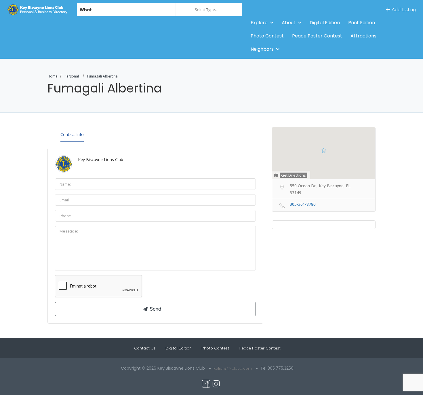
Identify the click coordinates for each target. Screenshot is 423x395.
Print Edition (361, 22)
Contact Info (72, 134)
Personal (71, 76)
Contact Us (145, 348)
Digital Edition (325, 22)
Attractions (363, 36)
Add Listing (403, 9)
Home (52, 76)
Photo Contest (267, 36)
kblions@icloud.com (233, 368)
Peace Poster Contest (317, 36)
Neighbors (262, 49)
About (289, 22)
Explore (259, 22)
